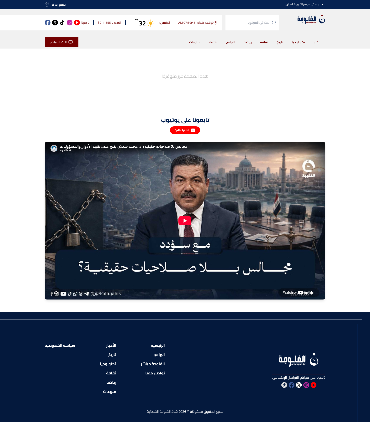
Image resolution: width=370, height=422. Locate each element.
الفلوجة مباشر (153, 364)
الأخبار (317, 42)
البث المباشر (58, 42)
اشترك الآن (182, 130)
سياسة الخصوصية (60, 345)
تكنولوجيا (298, 42)
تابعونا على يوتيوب (185, 119)
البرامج (230, 42)
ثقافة (264, 42)
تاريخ (280, 42)
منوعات (194, 42)
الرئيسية (158, 345)
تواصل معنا (155, 373)
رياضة (248, 42)
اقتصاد (213, 42)
